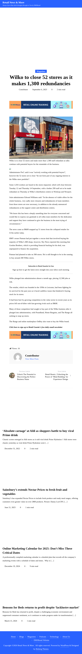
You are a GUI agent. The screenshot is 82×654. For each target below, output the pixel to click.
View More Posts (32, 359)
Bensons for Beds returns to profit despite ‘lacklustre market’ (41, 607)
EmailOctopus (26, 643)
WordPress (65, 645)
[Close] (43, 616)
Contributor (23, 89)
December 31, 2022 (12, 448)
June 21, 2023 (10, 507)
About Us (66, 637)
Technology (54, 637)
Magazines (41, 71)
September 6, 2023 (40, 89)
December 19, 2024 (12, 566)
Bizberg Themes (42, 649)
